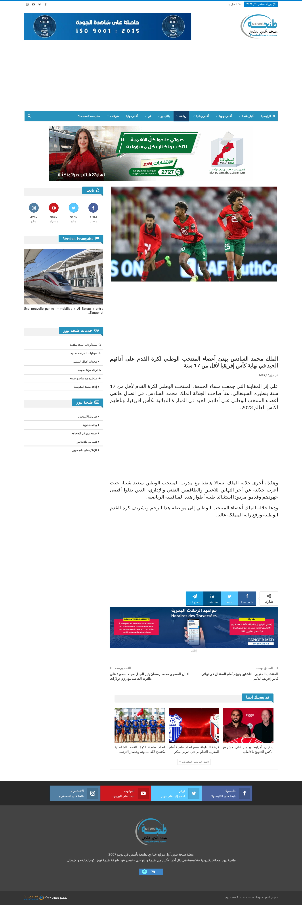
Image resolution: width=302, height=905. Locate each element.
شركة (48, 897)
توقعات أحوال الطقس (85, 361)
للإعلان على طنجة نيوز (84, 450)
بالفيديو (165, 116)
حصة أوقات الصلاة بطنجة (83, 344)
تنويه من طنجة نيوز (86, 441)
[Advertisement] (151, 77)
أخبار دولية (132, 116)
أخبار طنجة (248, 116)
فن (149, 116)
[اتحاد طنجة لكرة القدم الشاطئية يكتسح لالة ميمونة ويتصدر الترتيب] (140, 725)
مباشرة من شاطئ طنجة (83, 378)
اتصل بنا (232, 4)
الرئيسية (266, 116)
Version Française (89, 116)
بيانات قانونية (90, 425)
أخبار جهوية (225, 116)
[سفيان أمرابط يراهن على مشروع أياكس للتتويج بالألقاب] (248, 725)
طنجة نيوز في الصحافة (84, 433)
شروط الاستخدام (87, 416)
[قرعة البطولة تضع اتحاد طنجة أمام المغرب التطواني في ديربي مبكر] (194, 725)
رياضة (182, 116)
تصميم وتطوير (59, 897)
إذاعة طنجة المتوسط (85, 386)
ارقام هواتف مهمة (87, 370)
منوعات (114, 116)
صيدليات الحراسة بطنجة (84, 353)
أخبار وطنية (202, 116)
